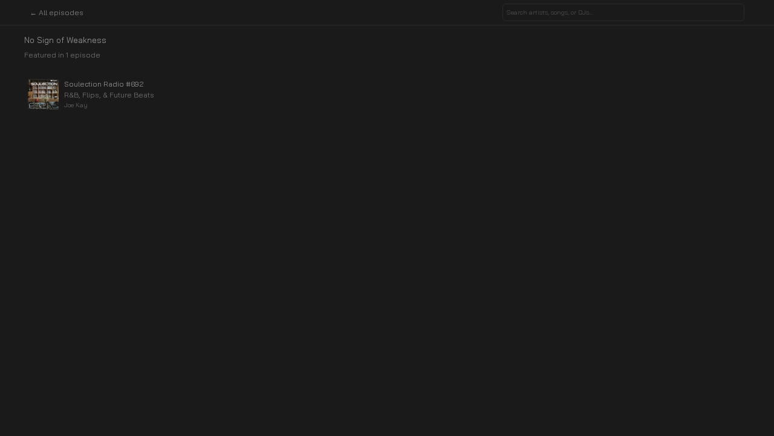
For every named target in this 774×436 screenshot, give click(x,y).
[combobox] (623, 12)
